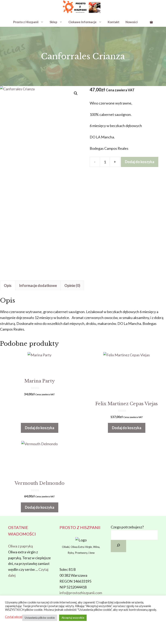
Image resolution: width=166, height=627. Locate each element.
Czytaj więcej (13, 616)
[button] (75, 93)
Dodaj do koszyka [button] (39, 428)
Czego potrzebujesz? (127, 527)
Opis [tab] (8, 285)
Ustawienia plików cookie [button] (40, 617)
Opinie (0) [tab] (72, 285)
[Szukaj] (118, 546)
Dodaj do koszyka (139, 161)
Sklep (53, 22)
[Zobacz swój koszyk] (151, 22)
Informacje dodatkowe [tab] (38, 285)
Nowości (132, 22)
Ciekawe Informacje (82, 22)
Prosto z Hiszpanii (25, 22)
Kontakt (113, 22)
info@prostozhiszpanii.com (81, 592)
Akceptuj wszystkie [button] (73, 617)
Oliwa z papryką (20, 546)
